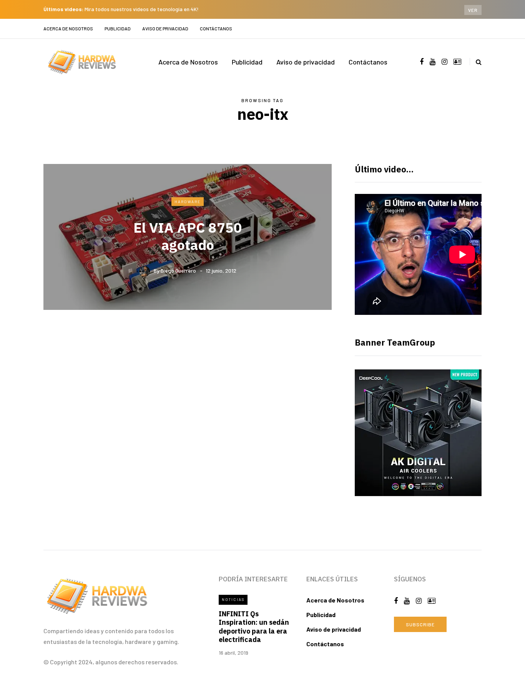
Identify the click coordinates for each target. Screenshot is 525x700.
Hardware (187, 201)
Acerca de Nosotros (68, 28)
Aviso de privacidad (165, 28)
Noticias (233, 599)
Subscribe (420, 624)
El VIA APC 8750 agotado (187, 236)
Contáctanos (216, 28)
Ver (473, 10)
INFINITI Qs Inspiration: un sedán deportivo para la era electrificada (254, 626)
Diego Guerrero (178, 270)
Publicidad (118, 28)
